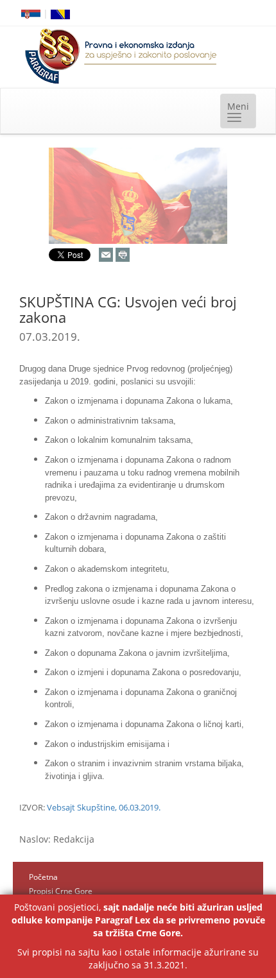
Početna (43, 876)
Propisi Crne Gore (60, 891)
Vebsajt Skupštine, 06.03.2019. (103, 807)
